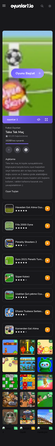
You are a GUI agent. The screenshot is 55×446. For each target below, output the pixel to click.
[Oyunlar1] (22, 6)
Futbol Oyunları (13, 127)
